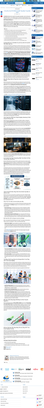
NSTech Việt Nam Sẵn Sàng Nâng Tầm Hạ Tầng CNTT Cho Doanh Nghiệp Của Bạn (16, 40)
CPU (6, 52)
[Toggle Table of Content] (29, 29)
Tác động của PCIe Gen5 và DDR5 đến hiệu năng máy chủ (16, 94)
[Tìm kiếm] (24, 3)
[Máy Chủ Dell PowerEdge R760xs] (33, 69)
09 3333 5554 (8, 348)
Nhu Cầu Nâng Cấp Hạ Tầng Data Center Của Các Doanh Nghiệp (13, 31)
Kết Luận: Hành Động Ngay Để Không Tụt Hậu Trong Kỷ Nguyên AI (13, 39)
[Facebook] (5, 362)
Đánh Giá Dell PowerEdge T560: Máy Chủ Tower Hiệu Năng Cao (39, 11)
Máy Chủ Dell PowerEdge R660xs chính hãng (39, 53)
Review (36, 9)
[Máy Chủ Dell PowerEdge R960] (33, 78)
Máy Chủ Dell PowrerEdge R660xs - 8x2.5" (39, 73)
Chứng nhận (24, 5)
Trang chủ (13, 5)
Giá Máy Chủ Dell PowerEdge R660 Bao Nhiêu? (39, 42)
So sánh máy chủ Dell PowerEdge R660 (38, 50)
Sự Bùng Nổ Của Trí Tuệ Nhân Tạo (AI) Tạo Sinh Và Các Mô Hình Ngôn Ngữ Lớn (15, 30)
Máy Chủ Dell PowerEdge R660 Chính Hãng (39, 38)
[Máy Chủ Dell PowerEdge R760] (33, 60)
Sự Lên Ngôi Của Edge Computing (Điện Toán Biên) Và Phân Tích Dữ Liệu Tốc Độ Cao (16, 33)
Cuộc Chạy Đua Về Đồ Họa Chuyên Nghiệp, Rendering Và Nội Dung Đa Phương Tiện (16, 32)
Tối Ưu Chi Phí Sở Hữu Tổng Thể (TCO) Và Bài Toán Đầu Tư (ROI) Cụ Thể (14, 34)
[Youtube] (4, 362)
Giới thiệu (18, 5)
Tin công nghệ (31, 5)
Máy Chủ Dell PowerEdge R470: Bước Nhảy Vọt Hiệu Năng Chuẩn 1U (39, 31)
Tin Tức (36, 14)
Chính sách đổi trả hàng (4, 399)
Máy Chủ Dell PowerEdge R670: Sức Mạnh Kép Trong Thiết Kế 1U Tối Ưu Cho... (39, 26)
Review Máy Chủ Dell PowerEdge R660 (38, 46)
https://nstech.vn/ (9, 346)
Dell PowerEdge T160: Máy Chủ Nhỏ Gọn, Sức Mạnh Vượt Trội (39, 16)
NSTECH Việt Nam (3, 7)
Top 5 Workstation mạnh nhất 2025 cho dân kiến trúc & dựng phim (17, 136)
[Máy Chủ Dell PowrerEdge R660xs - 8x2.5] (33, 74)
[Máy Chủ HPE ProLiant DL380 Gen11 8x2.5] (33, 64)
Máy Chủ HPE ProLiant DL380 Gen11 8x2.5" (38, 64)
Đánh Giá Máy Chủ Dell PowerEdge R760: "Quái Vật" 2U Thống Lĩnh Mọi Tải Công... (39, 21)
